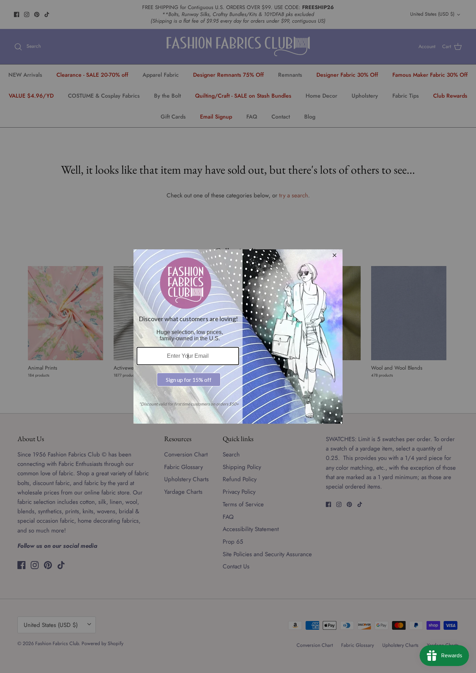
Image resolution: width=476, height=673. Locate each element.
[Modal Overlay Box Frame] (238, 336)
